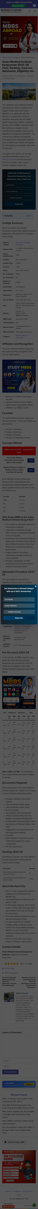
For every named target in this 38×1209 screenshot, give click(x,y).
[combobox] (5, 612)
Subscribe (19, 618)
